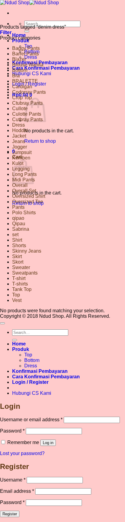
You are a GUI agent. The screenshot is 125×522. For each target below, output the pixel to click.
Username (12, 479)
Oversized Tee (27, 201)
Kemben (21, 157)
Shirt (17, 240)
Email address (17, 491)
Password (12, 430)
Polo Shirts (24, 212)
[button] (6, 32)
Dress (30, 57)
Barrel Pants (25, 53)
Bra (16, 75)
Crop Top (22, 97)
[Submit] (26, 31)
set (15, 234)
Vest (17, 300)
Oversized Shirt (28, 196)
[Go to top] (2, 323)
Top (16, 294)
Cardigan (22, 86)
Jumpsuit (22, 152)
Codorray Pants (29, 92)
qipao (18, 218)
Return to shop (40, 141)
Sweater (21, 267)
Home (19, 343)
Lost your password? (22, 453)
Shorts (19, 245)
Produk (20, 40)
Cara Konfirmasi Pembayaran (46, 68)
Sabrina (20, 229)
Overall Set (24, 190)
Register (9, 514)
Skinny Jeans (26, 251)
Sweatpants (25, 272)
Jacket (19, 135)
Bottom (19, 70)
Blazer (19, 59)
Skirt (17, 256)
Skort (17, 262)
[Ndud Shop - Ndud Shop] (29, 2)
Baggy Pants (26, 48)
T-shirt (18, 278)
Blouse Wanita (27, 64)
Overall (20, 185)
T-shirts (20, 283)
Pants (18, 207)
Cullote (20, 108)
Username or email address (31, 419)
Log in (48, 442)
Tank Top (22, 289)
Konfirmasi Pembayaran (40, 371)
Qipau (18, 223)
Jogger (19, 146)
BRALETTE (25, 81)
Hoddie (20, 130)
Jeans (18, 141)
